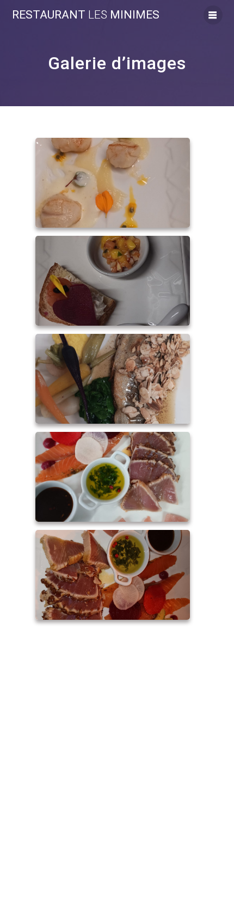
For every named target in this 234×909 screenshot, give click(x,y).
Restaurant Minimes (85, 15)
